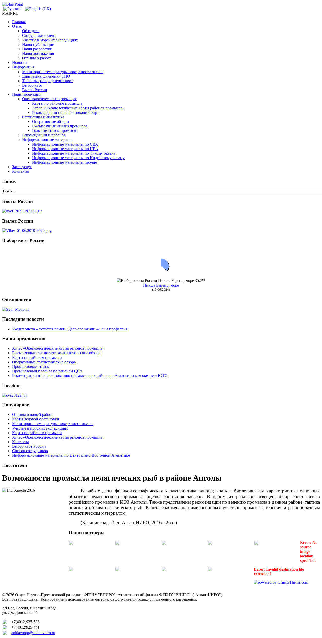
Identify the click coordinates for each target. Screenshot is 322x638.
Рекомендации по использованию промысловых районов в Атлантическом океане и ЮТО (90, 375)
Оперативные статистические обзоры (44, 362)
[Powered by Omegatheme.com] (281, 582)
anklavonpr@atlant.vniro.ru (33, 633)
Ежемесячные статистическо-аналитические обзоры (56, 353)
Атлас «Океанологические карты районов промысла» (58, 348)
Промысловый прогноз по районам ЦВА (47, 371)
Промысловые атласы (31, 366)
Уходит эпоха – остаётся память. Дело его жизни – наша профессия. (70, 329)
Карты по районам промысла (37, 357)
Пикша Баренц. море (161, 285)
